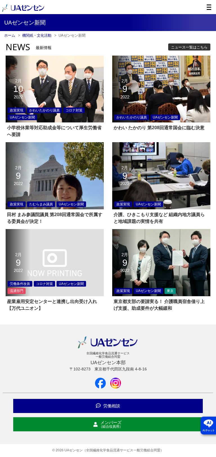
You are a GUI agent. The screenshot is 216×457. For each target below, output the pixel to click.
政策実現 (16, 110)
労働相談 (111, 405)
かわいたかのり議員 (44, 110)
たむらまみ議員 (41, 204)
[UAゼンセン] (23, 11)
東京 (170, 291)
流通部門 (16, 291)
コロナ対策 (74, 110)
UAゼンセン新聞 (22, 117)
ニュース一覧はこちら (189, 47)
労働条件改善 (20, 284)
